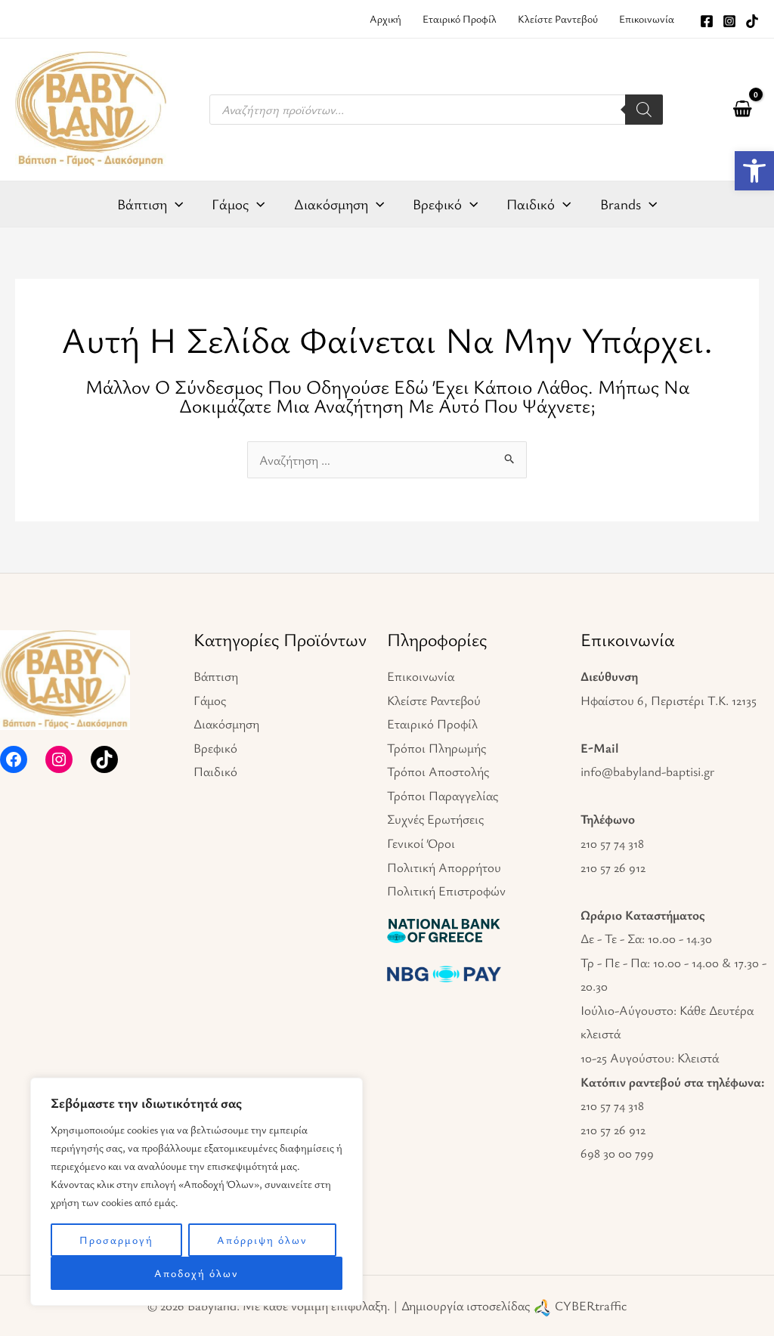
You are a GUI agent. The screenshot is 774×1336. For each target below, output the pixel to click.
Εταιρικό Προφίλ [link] (432, 723)
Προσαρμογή (116, 1239)
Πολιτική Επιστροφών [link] (446, 890)
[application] (175, 204)
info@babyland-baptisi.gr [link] (647, 771)
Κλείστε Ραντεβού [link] (434, 700)
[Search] (644, 109)
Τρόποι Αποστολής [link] (438, 771)
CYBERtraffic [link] (591, 1305)
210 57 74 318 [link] (612, 843)
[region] (196, 1192)
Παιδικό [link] (215, 771)
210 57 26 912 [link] (613, 867)
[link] (754, 170)
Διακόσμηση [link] (226, 723)
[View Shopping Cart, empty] (742, 109)
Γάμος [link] (210, 700)
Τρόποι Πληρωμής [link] (436, 747)
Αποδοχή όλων (196, 1273)
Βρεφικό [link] (215, 747)
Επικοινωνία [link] (420, 676)
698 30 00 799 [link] (617, 1152)
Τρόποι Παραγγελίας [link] (442, 795)
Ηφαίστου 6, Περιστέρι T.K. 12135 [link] (668, 700)
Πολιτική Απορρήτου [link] (444, 867)
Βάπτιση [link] (216, 676)
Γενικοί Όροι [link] (421, 843)
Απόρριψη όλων (262, 1239)
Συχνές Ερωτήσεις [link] (435, 818)
